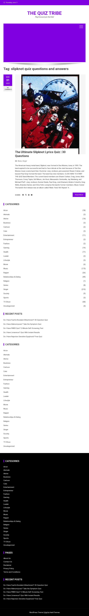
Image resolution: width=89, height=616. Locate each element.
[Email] (31, 195)
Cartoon (6, 227)
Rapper (6, 273)
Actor (5, 210)
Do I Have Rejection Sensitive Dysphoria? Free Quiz (22, 337)
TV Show (6, 302)
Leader (6, 256)
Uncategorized (8, 306)
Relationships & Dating (12, 277)
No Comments (8, 88)
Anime (5, 219)
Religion (6, 281)
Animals (6, 214)
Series (5, 285)
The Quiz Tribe (44, 13)
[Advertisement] (44, 46)
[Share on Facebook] (23, 195)
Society (6, 293)
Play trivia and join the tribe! (44, 17)
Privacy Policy (8, 568)
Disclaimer (7, 565)
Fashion (6, 244)
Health (5, 252)
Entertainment (8, 235)
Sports (6, 298)
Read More (79, 195)
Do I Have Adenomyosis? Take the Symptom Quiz (22, 324)
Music (20, 161)
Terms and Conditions (11, 572)
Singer (24, 161)
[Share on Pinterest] (28, 195)
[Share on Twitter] (25, 195)
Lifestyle (6, 260)
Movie (5, 264)
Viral (45, 612)
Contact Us (7, 562)
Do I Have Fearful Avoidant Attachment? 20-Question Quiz (25, 320)
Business (6, 223)
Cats (5, 231)
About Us (7, 558)
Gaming (6, 248)
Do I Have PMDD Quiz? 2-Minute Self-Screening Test (23, 328)
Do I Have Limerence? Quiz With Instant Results (21, 332)
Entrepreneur (8, 239)
